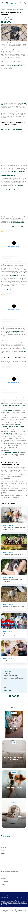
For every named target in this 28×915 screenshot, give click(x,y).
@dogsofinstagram (5, 881)
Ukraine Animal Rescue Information (13, 452)
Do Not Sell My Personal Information (9, 871)
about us (3, 863)
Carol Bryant (6, 17)
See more (5, 681)
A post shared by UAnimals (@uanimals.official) (14, 397)
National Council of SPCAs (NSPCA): (13, 435)
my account (3, 859)
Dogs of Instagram (16, 331)
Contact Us (3, 865)
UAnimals (5, 400)
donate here (20, 185)
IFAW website (22, 272)
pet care (3, 844)
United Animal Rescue (8, 290)
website (6, 433)
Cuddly (7, 332)
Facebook (3, 875)
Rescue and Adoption (18, 9)
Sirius (4, 417)
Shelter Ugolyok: (7, 410)
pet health (3, 841)
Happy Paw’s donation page (17, 222)
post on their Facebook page (18, 171)
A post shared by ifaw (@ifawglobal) (14, 261)
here (4, 335)
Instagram (17, 424)
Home (2, 9)
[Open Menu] (3, 3)
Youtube (3, 884)
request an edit (7, 690)
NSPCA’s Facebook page (10, 442)
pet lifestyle (3, 847)
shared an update (14, 275)
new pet (3, 853)
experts (3, 850)
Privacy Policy (4, 868)
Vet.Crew (5, 443)
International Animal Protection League (14, 405)
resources (3, 856)
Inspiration (8, 9)
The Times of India (15, 65)
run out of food (14, 57)
